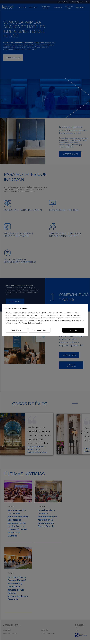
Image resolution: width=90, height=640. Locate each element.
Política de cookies (35, 323)
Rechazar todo (39, 330)
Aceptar (73, 330)
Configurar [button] (17, 330)
